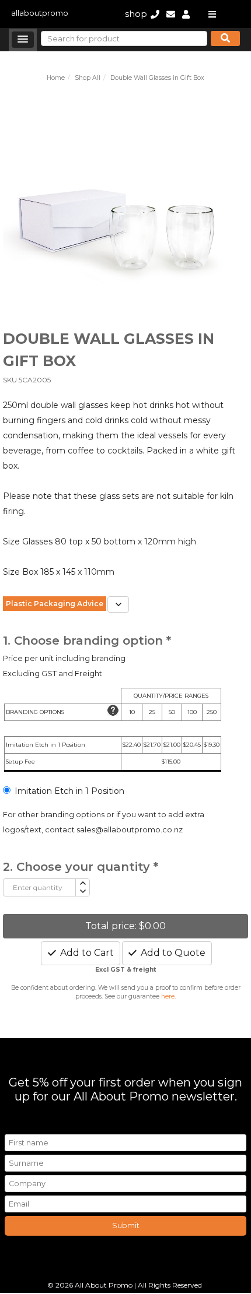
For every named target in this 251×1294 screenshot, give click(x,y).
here (168, 996)
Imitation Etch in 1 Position (69, 791)
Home (56, 78)
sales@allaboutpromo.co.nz (129, 829)
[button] (23, 39)
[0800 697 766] (155, 13)
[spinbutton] (39, 887)
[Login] (186, 13)
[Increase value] (82, 883)
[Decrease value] (82, 891)
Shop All (87, 78)
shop (136, 13)
